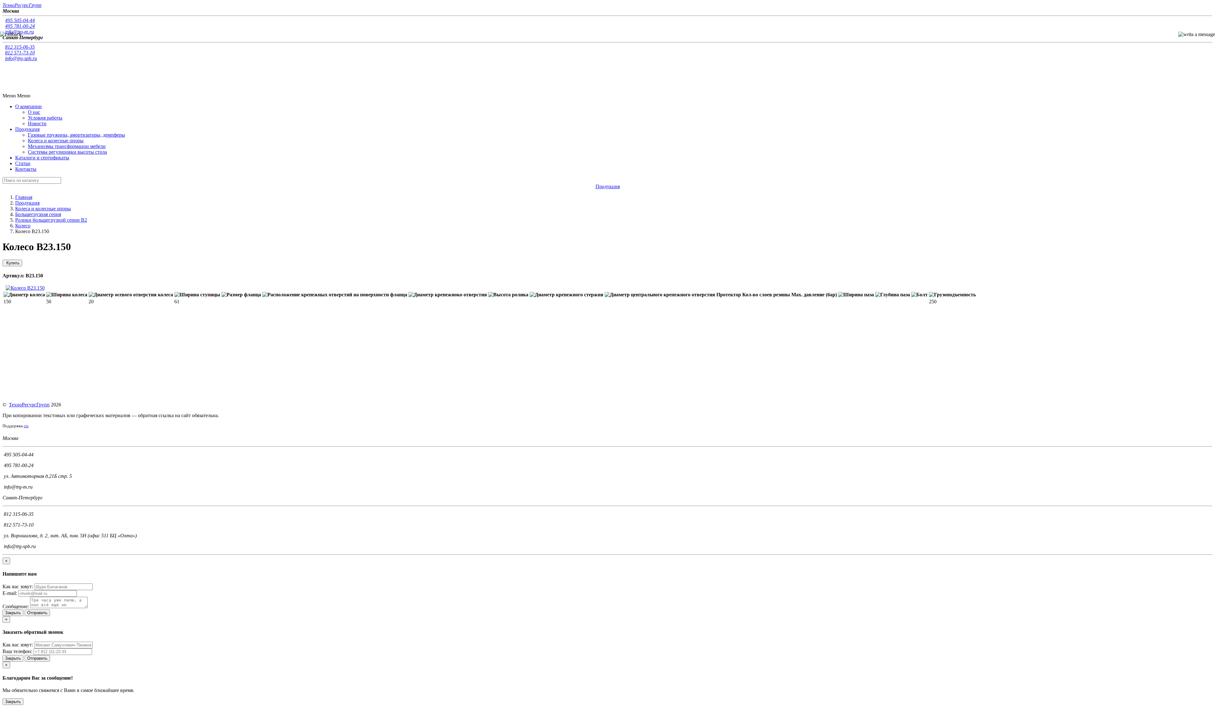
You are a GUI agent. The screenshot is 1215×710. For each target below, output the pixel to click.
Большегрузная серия (38, 214)
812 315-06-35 (20, 47)
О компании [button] (28, 106)
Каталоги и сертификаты (42, 157)
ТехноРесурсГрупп (29, 404)
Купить (12, 263)
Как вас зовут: (18, 586)
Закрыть (13, 612)
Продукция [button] (27, 129)
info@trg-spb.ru (21, 58)
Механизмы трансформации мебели (67, 146)
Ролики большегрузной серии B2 (51, 220)
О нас (34, 112)
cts (26, 425)
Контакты (25, 169)
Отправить (37, 612)
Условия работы (45, 117)
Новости (37, 123)
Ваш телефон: (17, 651)
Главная (23, 197)
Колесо (22, 225)
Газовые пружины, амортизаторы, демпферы (76, 135)
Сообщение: (16, 606)
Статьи (22, 163)
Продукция (27, 203)
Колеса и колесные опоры (56, 140)
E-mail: (10, 593)
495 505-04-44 (20, 20)
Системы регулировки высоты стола (67, 152)
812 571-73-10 (20, 52)
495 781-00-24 (20, 26)
